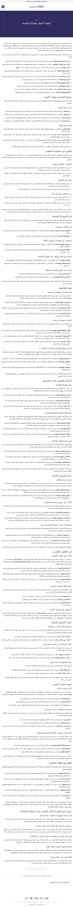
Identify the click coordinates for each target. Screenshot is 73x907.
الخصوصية (24, 902)
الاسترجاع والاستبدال (33, 902)
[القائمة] (70, 6)
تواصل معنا (17, 902)
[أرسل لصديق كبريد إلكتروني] (34, 869)
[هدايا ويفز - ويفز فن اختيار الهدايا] (36, 6)
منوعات (36, 20)
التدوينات (47, 902)
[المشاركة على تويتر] (38, 869)
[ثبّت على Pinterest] (31, 869)
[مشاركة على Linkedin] (28, 869)
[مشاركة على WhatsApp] (44, 869)
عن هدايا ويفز (54, 902)
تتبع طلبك (42, 902)
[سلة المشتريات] (3, 6)
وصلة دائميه (24, 875)
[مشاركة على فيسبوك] (41, 869)
